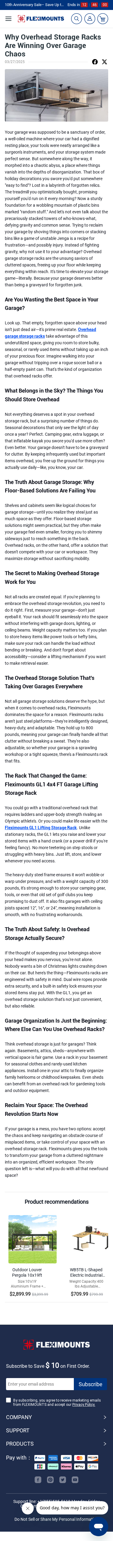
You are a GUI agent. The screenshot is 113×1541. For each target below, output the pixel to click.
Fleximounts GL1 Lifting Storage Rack (41, 827)
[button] (56, 1417)
